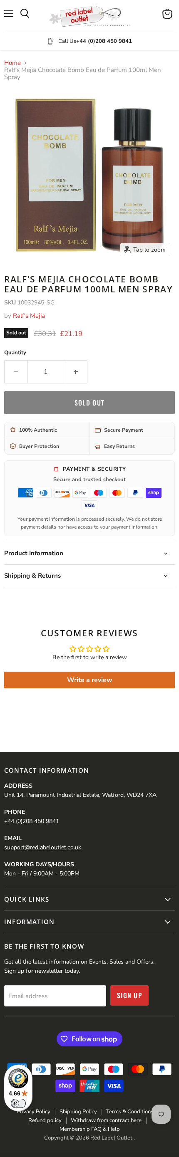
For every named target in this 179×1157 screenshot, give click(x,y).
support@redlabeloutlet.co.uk (42, 847)
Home (12, 63)
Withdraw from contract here (106, 1120)
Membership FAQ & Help (90, 1129)
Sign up (129, 995)
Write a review (89, 680)
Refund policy (45, 1120)
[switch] (18, 1103)
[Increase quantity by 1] (75, 371)
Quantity (15, 353)
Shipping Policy (78, 1111)
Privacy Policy (33, 1111)
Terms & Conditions (129, 1111)
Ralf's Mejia (29, 316)
